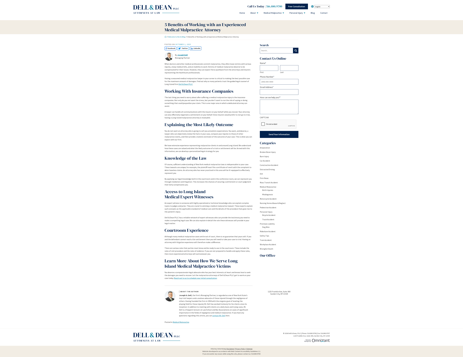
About (253, 13)
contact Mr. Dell (218, 315)
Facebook (170, 48)
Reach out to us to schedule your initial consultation (195, 278)
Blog (313, 13)
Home (242, 13)
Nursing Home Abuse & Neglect (273, 203)
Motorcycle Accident (268, 199)
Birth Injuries (267, 190)
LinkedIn (195, 48)
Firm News (264, 178)
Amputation (265, 147)
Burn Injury (264, 156)
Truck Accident (268, 219)
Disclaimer (230, 349)
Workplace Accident (268, 244)
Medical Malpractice (273, 13)
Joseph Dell (182, 55)
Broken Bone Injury (268, 152)
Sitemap (249, 349)
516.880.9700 (274, 6)
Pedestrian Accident (268, 207)
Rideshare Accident (268, 231)
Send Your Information (279, 134)
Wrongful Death (266, 249)
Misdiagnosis (267, 194)
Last (282, 72)
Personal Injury (296, 13)
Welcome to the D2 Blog (176, 37)
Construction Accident (269, 165)
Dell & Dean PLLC (186, 84)
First (262, 72)
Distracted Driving (267, 169)
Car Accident (265, 161)
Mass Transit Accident (269, 182)
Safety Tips (264, 236)
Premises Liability (267, 224)
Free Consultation (296, 6)
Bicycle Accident (269, 215)
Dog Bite (265, 227)
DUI (261, 174)
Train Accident (266, 240)
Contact (323, 13)
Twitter (182, 48)
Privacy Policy (240, 349)
